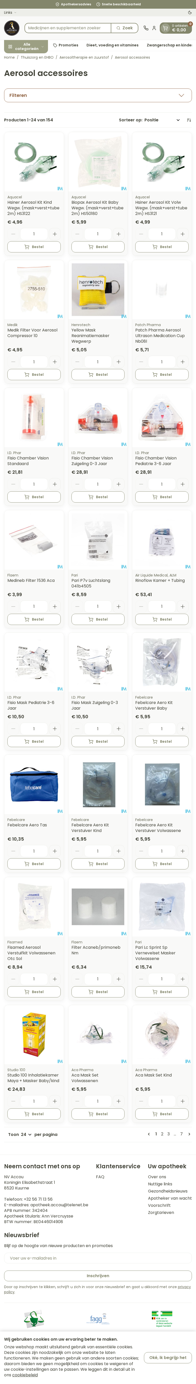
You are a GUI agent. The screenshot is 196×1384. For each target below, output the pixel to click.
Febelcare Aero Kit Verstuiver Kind (90, 828)
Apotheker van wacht (170, 1198)
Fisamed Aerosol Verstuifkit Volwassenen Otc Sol (31, 953)
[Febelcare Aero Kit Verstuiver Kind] (98, 784)
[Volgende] (188, 1134)
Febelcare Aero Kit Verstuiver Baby (154, 705)
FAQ (100, 1177)
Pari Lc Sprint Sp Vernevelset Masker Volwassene (155, 953)
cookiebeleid (25, 1375)
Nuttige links (160, 1184)
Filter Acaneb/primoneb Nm (95, 950)
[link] (149, 1134)
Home (9, 57)
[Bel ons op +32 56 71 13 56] (146, 28)
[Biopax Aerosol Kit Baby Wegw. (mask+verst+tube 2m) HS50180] (98, 161)
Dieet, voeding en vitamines (113, 45)
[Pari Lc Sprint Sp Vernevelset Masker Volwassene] (162, 907)
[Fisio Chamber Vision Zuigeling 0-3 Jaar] (98, 417)
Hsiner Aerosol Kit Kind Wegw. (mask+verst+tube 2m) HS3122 (33, 207)
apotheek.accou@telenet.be (59, 1205)
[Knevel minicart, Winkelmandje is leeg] (165, 28)
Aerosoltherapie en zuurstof (84, 57)
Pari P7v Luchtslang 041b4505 (90, 583)
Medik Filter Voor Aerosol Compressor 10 (32, 333)
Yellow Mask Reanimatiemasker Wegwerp (90, 335)
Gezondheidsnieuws (168, 1191)
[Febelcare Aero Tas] (34, 784)
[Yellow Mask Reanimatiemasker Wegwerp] (98, 289)
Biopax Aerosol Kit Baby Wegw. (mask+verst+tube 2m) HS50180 (97, 207)
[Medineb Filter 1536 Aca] (34, 540)
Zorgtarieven (161, 1212)
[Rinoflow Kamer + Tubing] (162, 540)
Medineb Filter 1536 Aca (31, 580)
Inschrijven (98, 1276)
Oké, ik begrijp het (168, 1358)
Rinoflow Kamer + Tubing (160, 580)
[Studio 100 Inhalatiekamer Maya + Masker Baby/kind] (34, 1035)
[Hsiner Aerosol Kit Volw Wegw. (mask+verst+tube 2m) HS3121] (162, 161)
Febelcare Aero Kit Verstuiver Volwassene (158, 828)
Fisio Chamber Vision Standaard (28, 461)
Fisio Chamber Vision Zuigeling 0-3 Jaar (92, 461)
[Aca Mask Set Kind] (162, 1035)
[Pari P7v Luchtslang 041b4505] (98, 540)
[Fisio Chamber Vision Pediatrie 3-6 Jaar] (162, 417)
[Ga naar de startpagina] (11, 28)
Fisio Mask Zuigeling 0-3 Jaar (94, 705)
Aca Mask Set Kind (153, 1075)
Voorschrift (159, 1205)
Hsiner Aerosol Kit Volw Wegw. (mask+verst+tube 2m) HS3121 (161, 207)
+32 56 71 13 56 (38, 1199)
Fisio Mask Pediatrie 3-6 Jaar (30, 705)
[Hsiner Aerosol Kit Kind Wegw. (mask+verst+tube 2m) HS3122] (34, 161)
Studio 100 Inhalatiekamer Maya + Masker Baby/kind (33, 1078)
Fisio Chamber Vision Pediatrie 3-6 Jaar (156, 461)
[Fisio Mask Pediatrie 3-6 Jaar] (34, 662)
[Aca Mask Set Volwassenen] (98, 1035)
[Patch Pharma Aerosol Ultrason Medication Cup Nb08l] (162, 289)
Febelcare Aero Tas (27, 825)
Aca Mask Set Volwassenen (85, 1078)
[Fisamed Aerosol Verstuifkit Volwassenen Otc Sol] (34, 907)
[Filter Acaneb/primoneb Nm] (98, 907)
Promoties (68, 45)
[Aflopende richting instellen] (189, 120)
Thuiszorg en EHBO (37, 57)
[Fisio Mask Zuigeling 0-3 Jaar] (98, 662)
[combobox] (67, 28)
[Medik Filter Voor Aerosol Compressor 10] (34, 289)
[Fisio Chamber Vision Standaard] (34, 417)
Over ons (157, 1177)
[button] (98, 95)
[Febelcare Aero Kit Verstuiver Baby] (162, 662)
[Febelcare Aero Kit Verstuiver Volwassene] (162, 784)
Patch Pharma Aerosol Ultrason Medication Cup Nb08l (160, 335)
